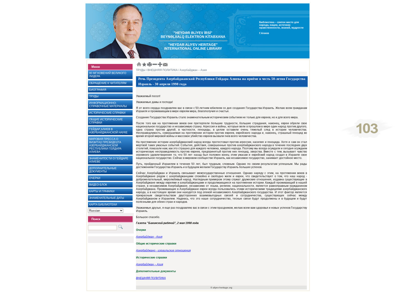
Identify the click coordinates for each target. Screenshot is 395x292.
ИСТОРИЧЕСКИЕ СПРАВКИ (107, 112)
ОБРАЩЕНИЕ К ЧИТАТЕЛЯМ (107, 83)
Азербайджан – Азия (149, 264)
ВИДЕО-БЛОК (98, 184)
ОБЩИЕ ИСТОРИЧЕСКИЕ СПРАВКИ (106, 121)
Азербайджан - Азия (149, 236)
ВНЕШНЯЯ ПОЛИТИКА (151, 278)
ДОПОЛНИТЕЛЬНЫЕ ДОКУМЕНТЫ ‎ (103, 170)
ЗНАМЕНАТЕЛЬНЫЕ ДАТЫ (106, 198)
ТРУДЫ (94, 96)
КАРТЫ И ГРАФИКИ (102, 191)
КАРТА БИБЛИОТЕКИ (103, 204)
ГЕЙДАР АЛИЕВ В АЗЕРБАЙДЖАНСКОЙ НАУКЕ (108, 131)
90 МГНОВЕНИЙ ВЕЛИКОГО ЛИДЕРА (107, 74)
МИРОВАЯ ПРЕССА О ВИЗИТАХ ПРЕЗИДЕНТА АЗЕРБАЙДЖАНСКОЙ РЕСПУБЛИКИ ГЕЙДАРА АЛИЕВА (105, 145)
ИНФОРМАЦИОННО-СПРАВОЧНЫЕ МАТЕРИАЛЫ (108, 104)
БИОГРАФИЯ (97, 89)
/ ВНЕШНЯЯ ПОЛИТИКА (161, 70)
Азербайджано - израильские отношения (163, 250)
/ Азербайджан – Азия (192, 70)
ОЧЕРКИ (94, 178)
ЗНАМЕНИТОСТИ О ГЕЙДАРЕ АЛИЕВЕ (108, 160)
